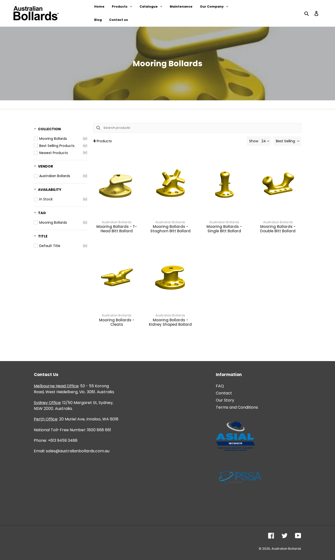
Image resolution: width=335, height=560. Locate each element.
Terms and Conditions (237, 407)
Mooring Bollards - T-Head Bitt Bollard (116, 228)
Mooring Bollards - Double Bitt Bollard (278, 228)
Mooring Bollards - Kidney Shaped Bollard (170, 322)
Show (253, 141)
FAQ (220, 386)
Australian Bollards (116, 222)
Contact (224, 393)
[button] (287, 141)
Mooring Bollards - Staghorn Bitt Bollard (170, 228)
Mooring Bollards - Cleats (116, 322)
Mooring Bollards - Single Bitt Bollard (224, 228)
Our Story (225, 400)
